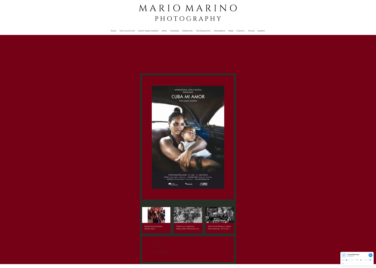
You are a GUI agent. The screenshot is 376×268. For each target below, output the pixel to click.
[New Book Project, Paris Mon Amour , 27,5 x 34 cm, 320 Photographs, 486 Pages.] (220, 215)
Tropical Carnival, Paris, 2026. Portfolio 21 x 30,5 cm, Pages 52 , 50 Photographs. (187, 227)
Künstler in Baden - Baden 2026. (153, 227)
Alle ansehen (230, 203)
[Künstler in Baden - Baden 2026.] (156, 215)
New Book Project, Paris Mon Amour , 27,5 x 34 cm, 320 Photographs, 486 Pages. (219, 227)
